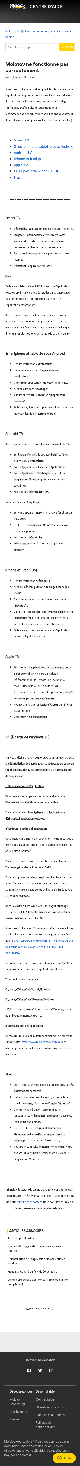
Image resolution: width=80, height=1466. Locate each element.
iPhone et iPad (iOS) (30, 158)
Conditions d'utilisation (51, 1415)
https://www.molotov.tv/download (42, 1042)
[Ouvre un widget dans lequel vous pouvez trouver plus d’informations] (64, 1458)
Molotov (10, 31)
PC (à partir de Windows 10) (36, 171)
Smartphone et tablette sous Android (44, 146)
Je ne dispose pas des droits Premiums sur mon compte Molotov (38, 1282)
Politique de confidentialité (45, 1425)
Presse (14, 1419)
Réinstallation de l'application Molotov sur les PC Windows (38, 1261)
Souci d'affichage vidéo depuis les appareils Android (36, 1248)
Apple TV (21, 164)
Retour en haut (38, 1308)
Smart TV (22, 140)
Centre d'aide (45, 1399)
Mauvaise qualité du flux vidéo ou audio (32, 1271)
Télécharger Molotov (21, 1238)
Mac (17, 177)
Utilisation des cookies (51, 1407)
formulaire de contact (29, 1202)
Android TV (23, 152)
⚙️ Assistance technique (36, 31)
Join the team (18, 1411)
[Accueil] (40, 8)
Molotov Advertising (17, 1402)
